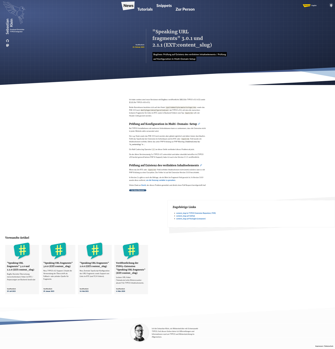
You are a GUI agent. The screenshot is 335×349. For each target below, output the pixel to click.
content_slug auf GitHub (185, 216)
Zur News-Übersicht (137, 190)
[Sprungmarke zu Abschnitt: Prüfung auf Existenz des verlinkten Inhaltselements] (201, 165)
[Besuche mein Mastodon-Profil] (8, 45)
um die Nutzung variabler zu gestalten (160, 180)
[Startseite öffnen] (15, 23)
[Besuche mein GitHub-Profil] (8, 40)
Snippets (164, 5)
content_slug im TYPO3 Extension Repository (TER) (196, 213)
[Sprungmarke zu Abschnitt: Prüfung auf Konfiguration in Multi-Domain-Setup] (199, 124)
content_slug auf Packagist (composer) (191, 218)
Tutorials (145, 9)
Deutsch (307, 5)
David (143, 185)
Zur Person (185, 9)
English (314, 5)
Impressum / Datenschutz (324, 346)
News (128, 5)
